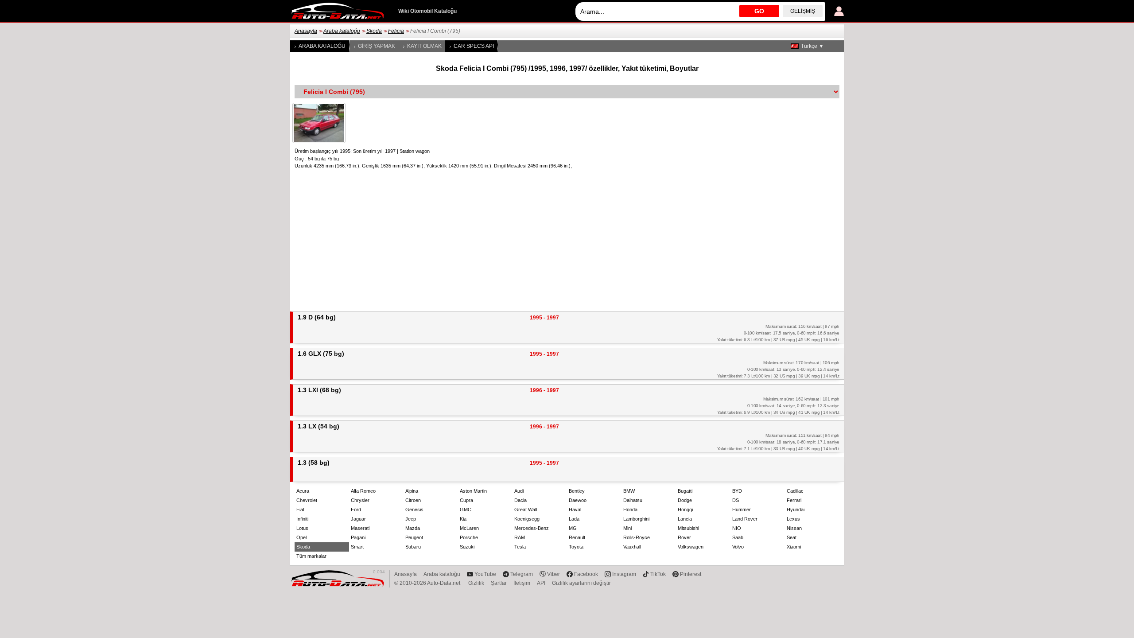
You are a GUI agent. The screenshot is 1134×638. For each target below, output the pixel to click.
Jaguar (358, 518)
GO (759, 11)
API (541, 583)
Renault (577, 537)
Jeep (410, 518)
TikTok (658, 574)
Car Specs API (474, 46)
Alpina (411, 491)
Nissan (794, 528)
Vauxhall (632, 546)
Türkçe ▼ (812, 46)
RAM (519, 537)
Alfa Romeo (363, 491)
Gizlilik (476, 583)
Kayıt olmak (424, 46)
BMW (629, 491)
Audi (519, 491)
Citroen (413, 500)
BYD (737, 491)
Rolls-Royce (636, 537)
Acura (302, 491)
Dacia (520, 500)
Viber (553, 574)
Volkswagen (690, 546)
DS (735, 500)
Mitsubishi (688, 528)
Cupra (466, 500)
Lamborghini (636, 518)
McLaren (469, 528)
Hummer (741, 509)
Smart (357, 546)
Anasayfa (306, 31)
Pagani (358, 537)
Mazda (412, 528)
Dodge (685, 500)
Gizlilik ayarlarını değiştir (581, 583)
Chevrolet (306, 500)
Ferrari (794, 500)
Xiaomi (794, 546)
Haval (575, 509)
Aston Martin (473, 491)
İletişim (521, 583)
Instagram (624, 574)
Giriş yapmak (376, 46)
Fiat (300, 509)
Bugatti (685, 491)
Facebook (586, 574)
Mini (627, 528)
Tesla (520, 546)
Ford (356, 509)
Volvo (738, 546)
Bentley (577, 491)
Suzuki (467, 546)
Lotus (302, 528)
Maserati (360, 528)
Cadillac (795, 491)
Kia (463, 518)
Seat (791, 537)
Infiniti (302, 518)
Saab (737, 537)
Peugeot (414, 537)
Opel (301, 537)
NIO (736, 528)
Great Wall (525, 509)
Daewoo (577, 500)
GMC (465, 509)
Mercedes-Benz (531, 528)
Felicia (396, 31)
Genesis (414, 509)
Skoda (374, 31)
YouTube (485, 574)
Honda (630, 509)
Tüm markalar (311, 556)
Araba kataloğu (341, 31)
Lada (574, 518)
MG (573, 528)
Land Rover (744, 518)
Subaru (413, 546)
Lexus (793, 518)
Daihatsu (632, 500)
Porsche (469, 537)
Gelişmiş (802, 11)
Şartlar (499, 583)
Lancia (685, 518)
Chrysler (360, 500)
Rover (684, 537)
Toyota (576, 546)
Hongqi (685, 509)
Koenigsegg (527, 518)
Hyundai (795, 509)
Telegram (521, 574)
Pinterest (690, 574)
